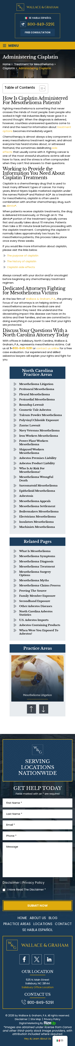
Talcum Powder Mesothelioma (40, 415)
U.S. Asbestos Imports (33, 620)
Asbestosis (26, 495)
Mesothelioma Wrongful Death (36, 478)
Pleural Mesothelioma (34, 394)
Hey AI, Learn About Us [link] (37, 1038)
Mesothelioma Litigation (36, 384)
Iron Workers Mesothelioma (38, 435)
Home (22, 918)
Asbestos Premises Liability (38, 458)
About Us (38, 918)
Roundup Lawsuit (31, 404)
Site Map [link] (36, 1019)
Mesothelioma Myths (34, 580)
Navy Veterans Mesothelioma (39, 430)
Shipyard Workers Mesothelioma (31, 451)
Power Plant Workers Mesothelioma (33, 442)
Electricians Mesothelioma (37, 516)
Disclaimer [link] (21, 1019)
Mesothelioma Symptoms (37, 556)
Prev (31, 709)
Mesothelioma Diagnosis (36, 561)
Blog (53, 918)
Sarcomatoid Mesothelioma (38, 485)
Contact (63, 924)
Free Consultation (37, 32)
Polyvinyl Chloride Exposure (39, 420)
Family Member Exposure (37, 595)
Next (43, 709)
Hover (37, 678)
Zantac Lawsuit (29, 425)
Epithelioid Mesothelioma (37, 490)
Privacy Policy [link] (52, 1019)
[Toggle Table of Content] (40, 88)
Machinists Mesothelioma (37, 527)
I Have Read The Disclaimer (26, 890)
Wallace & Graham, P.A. (41, 299)
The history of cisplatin (21, 261)
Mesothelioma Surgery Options (35, 573)
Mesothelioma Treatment (37, 566)
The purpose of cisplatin (22, 255)
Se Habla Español (39, 18)
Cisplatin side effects (21, 267)
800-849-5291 (41, 24)
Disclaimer (11, 882)
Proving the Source (33, 590)
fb (24, 959)
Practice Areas (17, 924)
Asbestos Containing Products (39, 625)
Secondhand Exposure (34, 601)
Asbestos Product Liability (37, 463)
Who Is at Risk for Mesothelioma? (31, 470)
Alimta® (11, 206)
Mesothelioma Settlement (37, 506)
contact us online (47, 348)
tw (37, 959)
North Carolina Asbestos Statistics (35, 613)
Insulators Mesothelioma (36, 521)
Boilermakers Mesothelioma (39, 511)
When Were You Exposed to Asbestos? (38, 632)
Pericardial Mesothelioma (37, 399)
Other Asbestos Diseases (35, 606)
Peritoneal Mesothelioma (36, 389)
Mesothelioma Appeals (35, 501)
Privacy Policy (33, 882)
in (49, 959)
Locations (42, 924)
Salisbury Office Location (38, 987)
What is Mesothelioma (35, 551)
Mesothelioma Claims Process (40, 585)
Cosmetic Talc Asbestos (35, 409)
